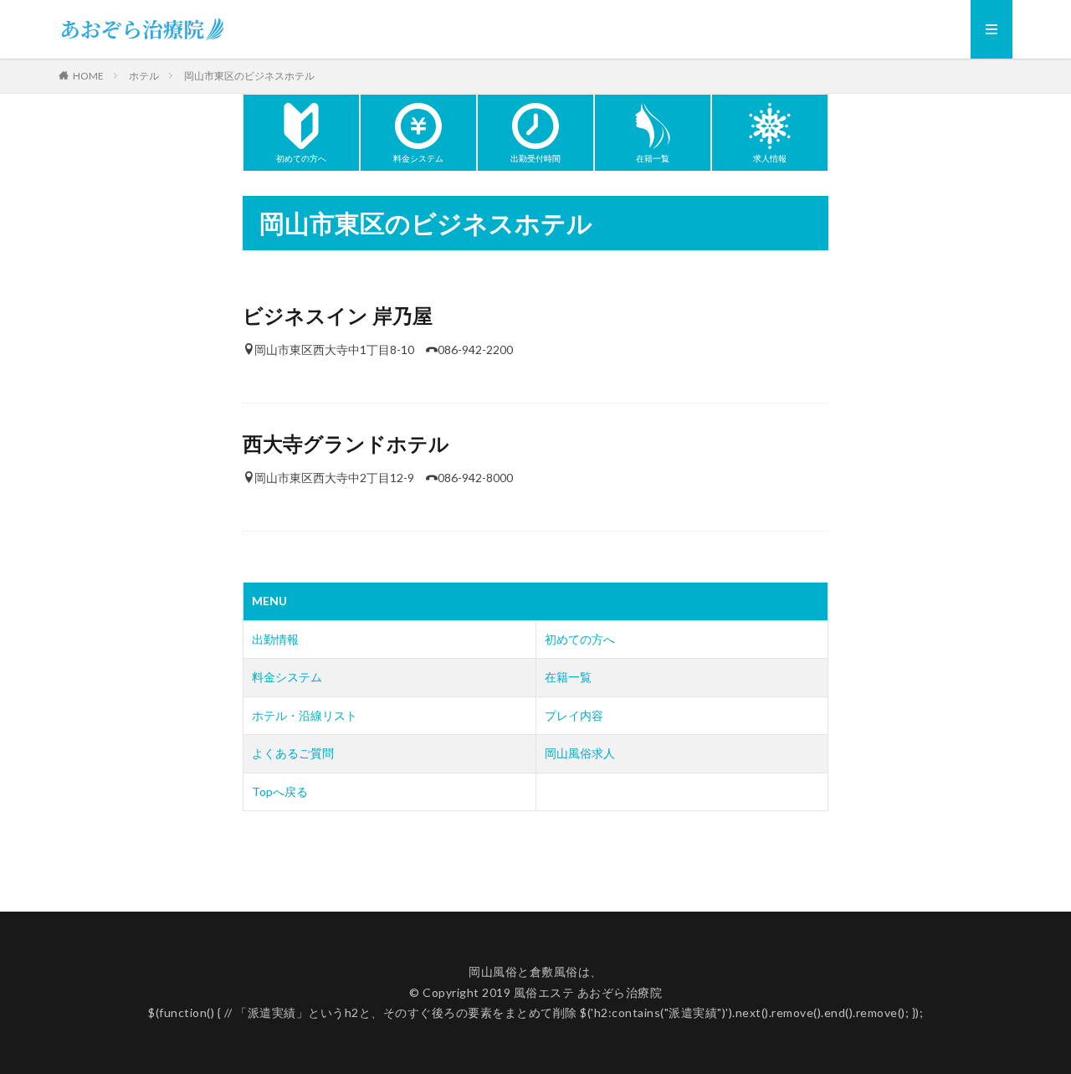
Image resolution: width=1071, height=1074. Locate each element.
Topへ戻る (280, 791)
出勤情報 (275, 639)
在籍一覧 (568, 677)
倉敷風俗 (554, 971)
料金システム (287, 677)
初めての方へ (580, 639)
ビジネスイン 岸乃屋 (338, 315)
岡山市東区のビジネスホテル (249, 75)
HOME (88, 75)
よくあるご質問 (293, 753)
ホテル (144, 75)
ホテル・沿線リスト (304, 715)
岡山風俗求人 (580, 753)
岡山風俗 (493, 971)
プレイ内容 (574, 715)
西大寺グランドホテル (346, 443)
